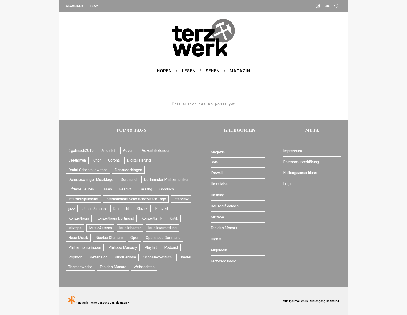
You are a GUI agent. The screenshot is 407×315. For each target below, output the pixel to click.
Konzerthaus (78, 218)
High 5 (216, 239)
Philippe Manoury (122, 247)
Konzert (161, 208)
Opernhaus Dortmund (163, 237)
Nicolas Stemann (109, 237)
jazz (71, 208)
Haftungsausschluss (300, 172)
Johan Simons (94, 208)
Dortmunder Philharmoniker (166, 179)
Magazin (218, 152)
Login (287, 184)
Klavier (142, 208)
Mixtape (75, 228)
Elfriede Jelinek (81, 189)
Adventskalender (156, 150)
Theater (185, 257)
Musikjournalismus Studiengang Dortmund (310, 301)
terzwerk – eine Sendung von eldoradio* (102, 302)
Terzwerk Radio (223, 261)
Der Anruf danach (225, 206)
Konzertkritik (151, 218)
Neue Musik (78, 237)
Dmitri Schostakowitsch (87, 170)
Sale (214, 162)
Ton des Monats (113, 267)
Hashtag (217, 195)
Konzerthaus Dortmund (115, 218)
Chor (97, 160)
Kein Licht (121, 208)
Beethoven (77, 160)
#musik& (108, 150)
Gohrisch (166, 189)
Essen (107, 189)
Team (94, 6)
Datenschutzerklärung (301, 162)
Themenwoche (80, 267)
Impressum (292, 151)
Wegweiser (74, 6)
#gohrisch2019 (81, 150)
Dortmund (129, 179)
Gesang (146, 189)
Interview (181, 199)
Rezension (98, 257)
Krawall (217, 173)
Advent (128, 150)
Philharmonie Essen (84, 247)
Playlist (150, 247)
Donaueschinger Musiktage (90, 179)
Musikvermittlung (162, 228)
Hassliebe (219, 184)
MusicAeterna (100, 228)
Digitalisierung (139, 160)
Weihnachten (144, 267)
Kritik (174, 218)
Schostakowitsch (157, 257)
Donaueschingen (128, 170)
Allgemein (219, 250)
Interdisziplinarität (83, 199)
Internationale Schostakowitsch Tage (136, 199)
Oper (134, 237)
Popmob (75, 257)
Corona (114, 160)
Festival (125, 189)
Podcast (171, 247)
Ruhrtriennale (125, 257)
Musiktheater (130, 228)
